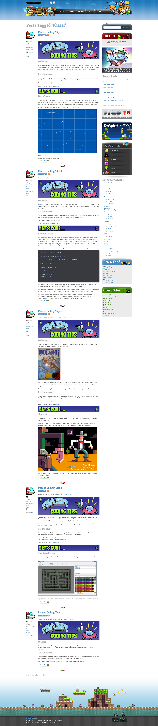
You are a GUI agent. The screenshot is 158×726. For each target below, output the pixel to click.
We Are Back (107, 315)
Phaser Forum (109, 280)
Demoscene (107, 208)
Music (109, 224)
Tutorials (110, 193)
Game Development (110, 211)
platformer (28, 628)
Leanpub (107, 273)
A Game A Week (108, 295)
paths (27, 47)
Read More (43, 160)
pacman (28, 503)
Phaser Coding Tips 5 (50, 488)
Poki (104, 311)
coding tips (28, 45)
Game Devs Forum (110, 271)
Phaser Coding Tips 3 (108, 103)
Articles (110, 250)
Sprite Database (109, 282)
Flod (109, 253)
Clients (110, 236)
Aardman (110, 248)
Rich (31, 41)
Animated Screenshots (109, 297)
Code (72, 11)
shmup (31, 186)
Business (110, 216)
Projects (106, 245)
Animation (111, 199)
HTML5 (63, 11)
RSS (54, 2)
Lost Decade (108, 275)
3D (109, 186)
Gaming (106, 221)
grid (32, 501)
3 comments (31, 56)
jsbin (52, 83)
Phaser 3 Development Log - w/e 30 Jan (113, 100)
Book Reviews (112, 215)
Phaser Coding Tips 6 (50, 311)
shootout (28, 326)
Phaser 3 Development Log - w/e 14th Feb (113, 90)
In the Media (107, 239)
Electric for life (107, 304)
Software (110, 218)
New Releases (112, 226)
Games (81, 11)
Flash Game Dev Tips (110, 210)
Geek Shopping (108, 231)
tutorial (31, 49)
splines (27, 49)
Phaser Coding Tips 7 (50, 171)
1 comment (31, 195)
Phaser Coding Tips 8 (50, 32)
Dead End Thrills (108, 302)
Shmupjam (41, 204)
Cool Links (107, 206)
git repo (57, 86)
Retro (109, 228)
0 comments (31, 335)
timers (32, 326)
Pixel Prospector (108, 309)
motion (33, 45)
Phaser (30, 47)
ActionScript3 (108, 183)
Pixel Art (110, 201)
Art (90, 11)
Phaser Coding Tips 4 (50, 612)
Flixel (109, 189)
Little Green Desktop (109, 306)
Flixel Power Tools (113, 251)
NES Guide (106, 307)
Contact (99, 11)
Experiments (111, 188)
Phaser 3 (106, 243)
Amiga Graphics (109, 267)
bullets (27, 184)
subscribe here (68, 38)
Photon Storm (117, 41)
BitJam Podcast (107, 298)
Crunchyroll (106, 300)
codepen (58, 83)
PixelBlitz (110, 191)
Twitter (51, 2)
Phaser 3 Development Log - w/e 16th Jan (113, 105)
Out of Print (108, 278)
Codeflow (108, 269)
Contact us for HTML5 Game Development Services (41, 722)
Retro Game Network (109, 313)
